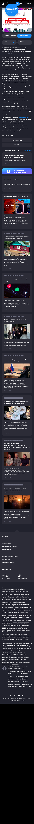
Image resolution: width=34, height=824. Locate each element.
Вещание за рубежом (22, 578)
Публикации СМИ (6, 569)
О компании (5, 536)
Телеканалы (15, 664)
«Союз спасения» (11, 623)
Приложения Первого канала (9, 546)
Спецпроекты (5, 539)
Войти (29, 3)
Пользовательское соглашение (10, 556)
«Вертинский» (17, 625)
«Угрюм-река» (19, 623)
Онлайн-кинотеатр (7, 543)
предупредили (23, 117)
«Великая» (10, 625)
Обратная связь (6, 559)
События (4, 566)
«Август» (15, 622)
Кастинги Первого (6, 549)
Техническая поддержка (8, 562)
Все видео (4, 553)
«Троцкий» (4, 625)
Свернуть (17, 532)
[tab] (9, 36)
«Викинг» (26, 623)
